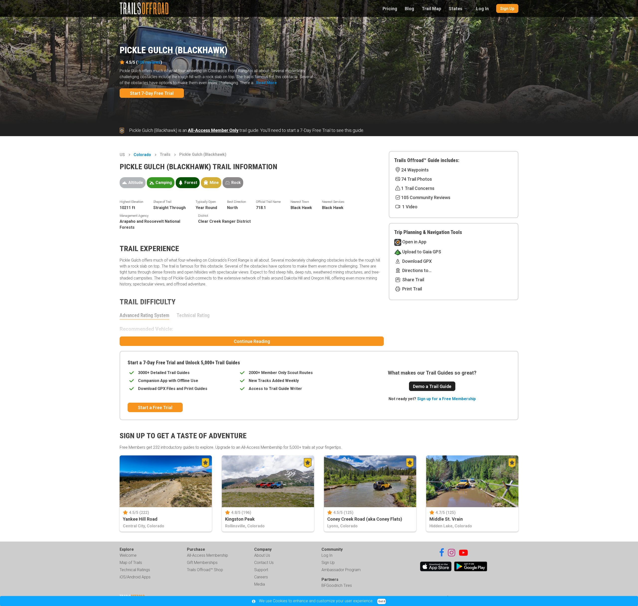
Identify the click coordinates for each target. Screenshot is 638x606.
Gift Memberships (202, 562)
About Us (262, 555)
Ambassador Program (341, 569)
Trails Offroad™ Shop (205, 569)
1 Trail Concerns (417, 188)
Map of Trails (131, 562)
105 (149, 62)
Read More (266, 82)
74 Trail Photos (416, 179)
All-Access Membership (207, 555)
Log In (482, 8)
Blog (409, 8)
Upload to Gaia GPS (421, 251)
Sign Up (507, 8)
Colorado (142, 154)
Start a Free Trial (155, 407)
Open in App (413, 241)
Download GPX (416, 261)
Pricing (390, 8)
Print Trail (411, 288)
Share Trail (412, 279)
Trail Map (431, 8)
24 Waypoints (415, 169)
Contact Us (264, 562)
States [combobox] (455, 8)
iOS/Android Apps (135, 577)
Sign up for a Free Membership (446, 398)
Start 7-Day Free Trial (152, 93)
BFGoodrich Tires (336, 585)
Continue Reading (252, 341)
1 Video (409, 206)
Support (261, 569)
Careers (261, 577)
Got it (381, 601)
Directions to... (416, 270)
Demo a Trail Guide (432, 386)
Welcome (128, 555)
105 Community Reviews (425, 197)
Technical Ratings (135, 569)
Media (259, 584)
